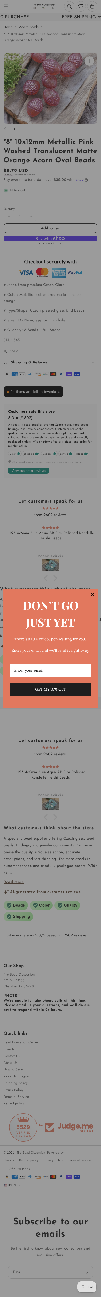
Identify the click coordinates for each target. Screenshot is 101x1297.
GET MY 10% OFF (50, 689)
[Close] (92, 594)
